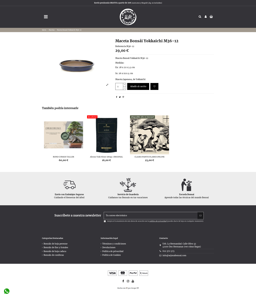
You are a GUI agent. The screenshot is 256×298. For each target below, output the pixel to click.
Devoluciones (108, 247)
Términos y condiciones (114, 243)
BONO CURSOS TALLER (63, 157)
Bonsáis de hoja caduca (55, 251)
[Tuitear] (120, 97)
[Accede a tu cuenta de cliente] (205, 17)
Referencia (120, 46)
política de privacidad (158, 221)
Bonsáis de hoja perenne (55, 243)
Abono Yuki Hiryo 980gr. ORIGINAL (106, 157)
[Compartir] (116, 97)
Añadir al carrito (138, 86)
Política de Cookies (111, 255)
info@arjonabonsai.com (174, 255)
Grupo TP (135, 288)
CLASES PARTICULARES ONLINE (150, 157)
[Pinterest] (123, 97)
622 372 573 (168, 251)
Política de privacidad (112, 251)
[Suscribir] (200, 215)
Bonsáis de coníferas (54, 255)
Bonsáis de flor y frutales (56, 247)
